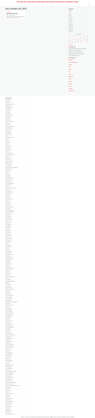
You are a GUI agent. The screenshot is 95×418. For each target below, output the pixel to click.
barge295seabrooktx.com (9, 325)
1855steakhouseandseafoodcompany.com (11, 301)
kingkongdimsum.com (8, 300)
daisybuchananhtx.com (8, 184)
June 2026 (70, 13)
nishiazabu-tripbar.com (8, 213)
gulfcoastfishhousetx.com (9, 320)
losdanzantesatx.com (8, 203)
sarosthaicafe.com (8, 339)
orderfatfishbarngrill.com (9, 323)
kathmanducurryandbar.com (9, 295)
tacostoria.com (7, 202)
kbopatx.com (7, 172)
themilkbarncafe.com (8, 263)
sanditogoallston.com (8, 105)
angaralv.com (7, 140)
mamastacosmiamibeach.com (9, 268)
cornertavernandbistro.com (9, 347)
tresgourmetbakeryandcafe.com (10, 281)
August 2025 (70, 31)
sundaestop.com (7, 118)
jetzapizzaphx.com (8, 395)
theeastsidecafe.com (8, 317)
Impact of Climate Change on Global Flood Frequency (76, 53)
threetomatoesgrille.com (9, 298)
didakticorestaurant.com (9, 380)
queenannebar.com (8, 328)
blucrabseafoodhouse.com (9, 259)
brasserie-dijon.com (8, 330)
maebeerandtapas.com (8, 311)
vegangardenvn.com (8, 409)
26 (87, 40)
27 (69, 42)
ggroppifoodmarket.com (8, 162)
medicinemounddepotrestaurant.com (10, 371)
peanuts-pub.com (8, 249)
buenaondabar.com (8, 214)
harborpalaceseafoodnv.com (9, 206)
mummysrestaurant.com (9, 316)
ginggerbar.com (7, 282)
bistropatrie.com (7, 186)
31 (81, 42)
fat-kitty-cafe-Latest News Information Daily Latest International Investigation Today (47, 1)
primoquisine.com (8, 173)
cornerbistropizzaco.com (8, 219)
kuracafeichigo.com (8, 387)
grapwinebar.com (7, 229)
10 (81, 38)
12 (87, 38)
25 (84, 40)
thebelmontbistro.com (8, 218)
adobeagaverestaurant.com (9, 365)
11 (84, 38)
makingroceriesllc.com (8, 169)
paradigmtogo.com (8, 240)
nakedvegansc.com (8, 412)
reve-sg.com (7, 138)
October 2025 (71, 28)
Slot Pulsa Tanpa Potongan (73, 62)
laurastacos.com (7, 292)
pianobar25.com (7, 205)
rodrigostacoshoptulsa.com (9, 304)
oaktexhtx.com (7, 319)
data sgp (70, 86)
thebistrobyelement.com (9, 199)
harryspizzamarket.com (8, 398)
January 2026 (70, 22)
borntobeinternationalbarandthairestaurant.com (12, 385)
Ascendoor (64, 417)
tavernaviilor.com (7, 290)
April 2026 (70, 17)
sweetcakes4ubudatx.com (9, 254)
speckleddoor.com (8, 124)
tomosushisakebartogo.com (9, 401)
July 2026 (70, 12)
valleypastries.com (8, 148)
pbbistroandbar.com (8, 244)
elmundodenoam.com (8, 99)
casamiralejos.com (8, 170)
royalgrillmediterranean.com (9, 338)
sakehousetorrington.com (9, 161)
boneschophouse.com (8, 176)
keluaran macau (71, 90)
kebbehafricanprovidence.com (9, 121)
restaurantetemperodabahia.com (10, 276)
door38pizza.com (7, 396)
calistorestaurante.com (8, 157)
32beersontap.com (8, 120)
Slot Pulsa (70, 81)
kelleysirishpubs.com (8, 355)
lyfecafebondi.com (8, 194)
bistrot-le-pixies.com (8, 273)
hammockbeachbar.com (8, 251)
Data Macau (71, 64)
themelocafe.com (7, 390)
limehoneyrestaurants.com (9, 377)
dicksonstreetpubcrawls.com (9, 210)
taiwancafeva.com (8, 116)
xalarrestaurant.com (8, 369)
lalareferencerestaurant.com (9, 372)
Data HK (70, 78)
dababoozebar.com (8, 358)
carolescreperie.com (8, 165)
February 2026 (71, 20)
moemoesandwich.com (8, 360)
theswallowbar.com (8, 284)
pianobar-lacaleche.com (8, 180)
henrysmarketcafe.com (8, 153)
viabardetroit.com (8, 195)
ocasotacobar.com (8, 197)
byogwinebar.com (8, 227)
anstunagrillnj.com (8, 399)
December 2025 (71, 24)
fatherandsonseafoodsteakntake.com (10, 187)
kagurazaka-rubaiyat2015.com (9, 104)
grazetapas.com (7, 274)
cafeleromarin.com (8, 260)
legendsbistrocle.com (8, 252)
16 (78, 39)
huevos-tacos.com (8, 237)
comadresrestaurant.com (9, 374)
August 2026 (70, 10)
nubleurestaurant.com (8, 366)
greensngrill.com (7, 159)
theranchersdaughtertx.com (9, 344)
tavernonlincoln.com (8, 361)
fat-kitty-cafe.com (8, 388)
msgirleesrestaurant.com (9, 257)
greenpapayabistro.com (8, 287)
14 (72, 39)
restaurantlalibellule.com (9, 368)
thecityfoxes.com (7, 175)
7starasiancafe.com (8, 142)
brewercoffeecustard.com (9, 127)
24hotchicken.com (8, 102)
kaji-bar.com (7, 306)
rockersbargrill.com (8, 262)
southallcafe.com (7, 303)
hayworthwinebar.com (8, 341)
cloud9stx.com (7, 271)
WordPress (72, 417)
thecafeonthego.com (8, 224)
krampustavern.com (8, 357)
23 (78, 40)
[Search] (88, 5)
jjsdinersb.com (7, 363)
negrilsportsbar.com (8, 221)
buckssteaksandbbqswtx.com (9, 312)
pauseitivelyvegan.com (8, 410)
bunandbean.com (7, 145)
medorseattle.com (8, 233)
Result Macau (71, 76)
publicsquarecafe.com (8, 293)
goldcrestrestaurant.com (9, 379)
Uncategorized (8, 12)
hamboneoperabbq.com (8, 406)
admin (8, 15)
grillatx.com (7, 243)
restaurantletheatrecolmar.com (10, 154)
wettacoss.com (7, 200)
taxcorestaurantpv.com (8, 352)
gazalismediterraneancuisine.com (10, 414)
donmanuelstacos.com (8, 297)
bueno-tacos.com (7, 331)
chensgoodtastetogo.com (9, 333)
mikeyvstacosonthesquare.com (10, 183)
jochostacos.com (7, 349)
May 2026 (70, 15)
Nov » (72, 44)
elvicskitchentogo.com (8, 241)
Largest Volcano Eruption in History (74, 55)
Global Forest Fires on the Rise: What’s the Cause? (76, 52)
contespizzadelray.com (8, 134)
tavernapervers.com (8, 278)
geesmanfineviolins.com (9, 115)
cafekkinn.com (7, 391)
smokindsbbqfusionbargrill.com (10, 327)
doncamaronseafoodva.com (9, 346)
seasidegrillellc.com (8, 336)
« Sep (69, 44)
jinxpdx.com (7, 135)
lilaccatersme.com (8, 123)
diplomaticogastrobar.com (9, 403)
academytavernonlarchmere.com (10, 335)
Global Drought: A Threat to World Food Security (75, 50)
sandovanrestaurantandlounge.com (10, 382)
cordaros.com (7, 143)
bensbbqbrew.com (8, 407)
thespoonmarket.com (8, 164)
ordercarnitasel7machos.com (9, 137)
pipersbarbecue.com (8, 225)
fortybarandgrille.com (8, 132)
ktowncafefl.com (7, 255)
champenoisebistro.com (8, 309)
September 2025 (71, 29)
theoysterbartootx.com (8, 308)
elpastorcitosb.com (8, 110)
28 (72, 42)
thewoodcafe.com (8, 112)
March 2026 (70, 19)
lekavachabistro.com (8, 230)
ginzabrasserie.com (8, 267)
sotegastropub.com (8, 279)
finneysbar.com (7, 265)
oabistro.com (7, 248)
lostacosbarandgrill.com (8, 235)
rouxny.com (7, 151)
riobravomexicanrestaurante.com (10, 126)
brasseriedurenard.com (8, 150)
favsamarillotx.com (8, 350)
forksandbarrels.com (8, 216)
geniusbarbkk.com (8, 322)
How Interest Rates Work (12, 13)
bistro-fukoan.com (8, 232)
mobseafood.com (7, 208)
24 (81, 40)
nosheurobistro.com (8, 108)
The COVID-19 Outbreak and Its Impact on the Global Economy (78, 48)
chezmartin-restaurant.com (9, 178)
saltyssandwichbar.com (8, 246)
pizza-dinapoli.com (8, 131)
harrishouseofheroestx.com (9, 192)
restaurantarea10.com (8, 146)
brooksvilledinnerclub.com (9, 191)
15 (75, 39)
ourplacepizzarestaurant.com (9, 393)
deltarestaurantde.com (8, 376)
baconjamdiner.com (8, 342)
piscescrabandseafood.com (9, 354)
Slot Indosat (71, 88)
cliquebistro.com (7, 189)
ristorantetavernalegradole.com (10, 211)
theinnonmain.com (8, 113)
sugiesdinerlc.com (8, 270)
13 (69, 39)
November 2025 (71, 26)
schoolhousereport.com (8, 181)
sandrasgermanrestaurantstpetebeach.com (11, 167)
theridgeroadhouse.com (8, 107)
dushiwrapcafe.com (8, 222)
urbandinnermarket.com (9, 238)
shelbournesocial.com (8, 129)
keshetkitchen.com (8, 404)
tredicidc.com (7, 156)
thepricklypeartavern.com (9, 314)
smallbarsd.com (7, 101)
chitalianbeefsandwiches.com (9, 289)
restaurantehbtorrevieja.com (9, 384)
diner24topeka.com (8, 286)
